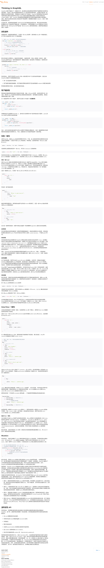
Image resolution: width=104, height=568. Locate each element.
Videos (2, 557)
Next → (98, 550)
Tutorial (3, 553)
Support (96, 2)
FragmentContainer (5, 567)
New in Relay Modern (6, 561)
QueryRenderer (4, 565)
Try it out (85, 2)
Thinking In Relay (5, 555)
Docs (91, 2)
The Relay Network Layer (6, 564)
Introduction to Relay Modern (7, 560)
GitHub (101, 2)
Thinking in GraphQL (5, 554)
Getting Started (4, 551)
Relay (6, 2)
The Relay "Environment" (6, 562)
